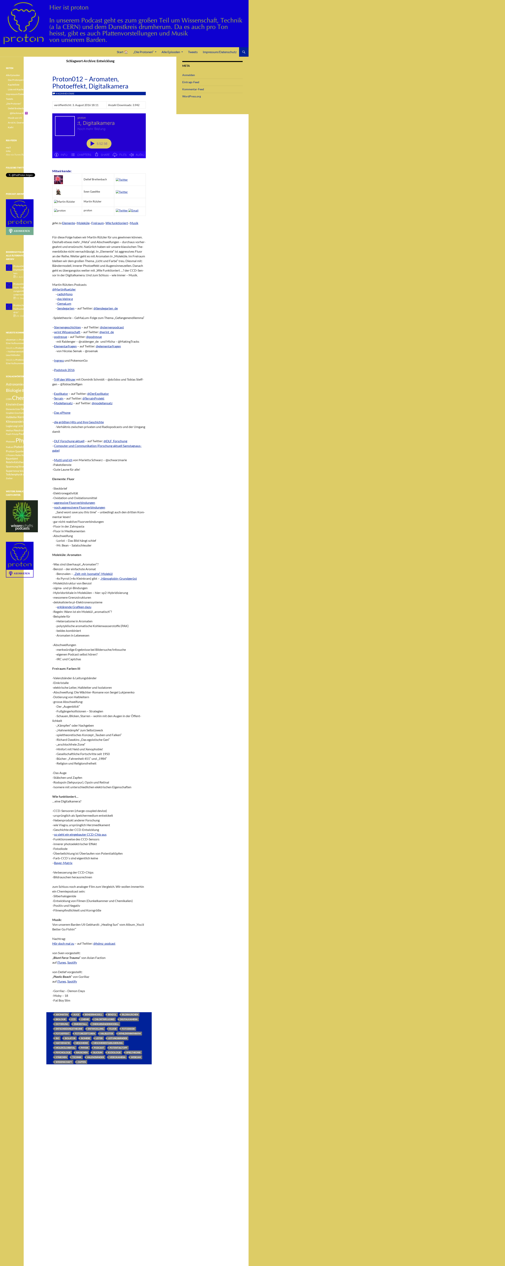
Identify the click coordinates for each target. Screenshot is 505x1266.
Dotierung (62, 1024)
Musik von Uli (15, 117)
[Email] (133, 210)
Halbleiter (106, 1033)
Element (32, 404)
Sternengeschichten (67, 327)
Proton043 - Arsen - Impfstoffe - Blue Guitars (24, 270)
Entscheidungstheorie (69, 1028)
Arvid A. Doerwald (17, 122)
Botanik (27, 390)
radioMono (65, 294)
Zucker (9, 478)
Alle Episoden (171, 52)
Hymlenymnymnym (130, 1033)
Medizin (28, 426)
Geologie (26, 409)
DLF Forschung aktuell (69, 441)
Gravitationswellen (24, 413)
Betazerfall (28, 384)
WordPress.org (191, 96)
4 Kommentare (65, 93)
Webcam (136, 1057)
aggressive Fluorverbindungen (74, 502)
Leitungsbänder (117, 1038)
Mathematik (63, 1043)
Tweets (193, 52)
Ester (17, 409)
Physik (84, 1047)
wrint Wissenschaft (67, 332)
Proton (10, 451)
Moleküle (83, 223)
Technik (76, 1057)
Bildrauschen (130, 1014)
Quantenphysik (23, 451)
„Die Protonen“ (143, 52)
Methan (9, 430)
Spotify (72, 962)
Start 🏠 (122, 52)
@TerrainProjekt (93, 398)
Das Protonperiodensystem (22, 79)
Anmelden (188, 75)
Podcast (99, 1047)
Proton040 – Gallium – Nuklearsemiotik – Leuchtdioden (21, 351)
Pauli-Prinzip (12, 434)
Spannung (12, 466)
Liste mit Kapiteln (16, 89)
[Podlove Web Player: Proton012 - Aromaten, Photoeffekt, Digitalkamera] (99, 138)
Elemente (68, 223)
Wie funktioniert (117, 223)
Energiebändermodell (106, 1024)
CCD (73, 1019)
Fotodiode (128, 1028)
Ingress (59, 360)
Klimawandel (14, 421)
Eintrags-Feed (190, 82)
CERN (9, 399)
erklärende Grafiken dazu (74, 607)
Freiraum (97, 223)
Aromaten (62, 1014)
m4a (8, 151)
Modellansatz (63, 403)
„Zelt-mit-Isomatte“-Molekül (93, 574)
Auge (76, 1014)
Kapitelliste (13, 84)
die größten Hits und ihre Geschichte (79, 422)
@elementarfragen (108, 346)
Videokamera (117, 1057)
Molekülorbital (65, 1047)
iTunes (61, 962)
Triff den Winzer (65, 379)
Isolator (70, 1038)
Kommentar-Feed (193, 89)
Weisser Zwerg (30, 474)
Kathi (10, 127)
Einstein (11, 404)
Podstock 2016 (64, 370)
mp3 (8, 147)
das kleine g (65, 299)
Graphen (10, 413)
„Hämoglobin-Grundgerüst (118, 578)
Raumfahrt (12, 458)
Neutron (19, 430)
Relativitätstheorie (16, 462)
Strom (21, 466)
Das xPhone (62, 412)
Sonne (30, 462)
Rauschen (82, 1052)
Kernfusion (25, 417)
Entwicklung (96, 1028)
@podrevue (94, 337)
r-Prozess (10, 455)
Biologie (61, 1019)
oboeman (11, 339)
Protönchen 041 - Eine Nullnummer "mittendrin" (24, 309)
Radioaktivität (28, 455)
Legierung (11, 426)
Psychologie (63, 1052)
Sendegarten (65, 308)
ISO (57, 1038)
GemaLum (64, 303)
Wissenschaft (64, 1062)
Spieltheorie (133, 1052)
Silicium (97, 1052)
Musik (134, 223)
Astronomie (14, 384)
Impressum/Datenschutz (220, 52)
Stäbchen (61, 1057)
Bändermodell (93, 1014)
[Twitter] (122, 179)
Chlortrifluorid (104, 1019)
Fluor (112, 1028)
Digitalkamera (128, 1019)
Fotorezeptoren (85, 1033)
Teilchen (23, 471)
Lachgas (27, 421)
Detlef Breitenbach (17, 108)
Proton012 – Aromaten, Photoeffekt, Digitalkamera (90, 82)
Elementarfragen (65, 346)
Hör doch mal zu (63, 943)
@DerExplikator (98, 393)
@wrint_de (106, 332)
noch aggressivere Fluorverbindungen (79, 507)
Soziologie (114, 1052)
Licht (20, 426)
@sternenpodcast (112, 327)
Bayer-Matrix (63, 863)
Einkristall (80, 1024)
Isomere (85, 1038)
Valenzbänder (95, 1057)
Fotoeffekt (62, 1033)
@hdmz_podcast (104, 943)
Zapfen (82, 1062)
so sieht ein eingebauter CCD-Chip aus (80, 834)
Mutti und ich (63, 460)
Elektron (22, 404)
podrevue (60, 337)
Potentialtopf (118, 1047)
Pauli (27, 430)
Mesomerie (82, 1043)
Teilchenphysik (14, 474)
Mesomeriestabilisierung (108, 1043)
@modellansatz (102, 403)
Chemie (85, 1019)
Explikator (61, 393)
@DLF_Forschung (115, 441)
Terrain (58, 398)
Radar (18, 455)
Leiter (99, 1038)
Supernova (12, 470)
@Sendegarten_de (106, 308)
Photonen (10, 441)
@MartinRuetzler (64, 289)
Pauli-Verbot (26, 434)
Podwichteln (22, 447)
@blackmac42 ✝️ (19, 113)
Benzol (112, 1014)
